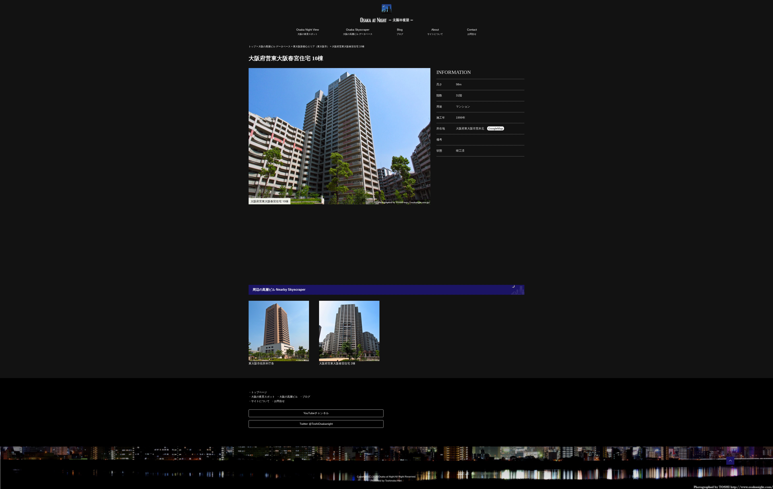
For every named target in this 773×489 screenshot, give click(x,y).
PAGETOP (730, 461)
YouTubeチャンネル (316, 413)
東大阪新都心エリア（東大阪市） (311, 46)
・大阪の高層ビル (287, 396)
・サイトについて (259, 401)
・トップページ (258, 392)
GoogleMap (495, 128)
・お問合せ (278, 401)
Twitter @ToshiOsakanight (316, 423)
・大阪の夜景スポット (262, 396)
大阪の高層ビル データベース (274, 46)
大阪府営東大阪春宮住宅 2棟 (337, 363)
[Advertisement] (366, 244)
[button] (427, 71)
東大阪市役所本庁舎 (261, 363)
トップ (252, 46)
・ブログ (305, 396)
